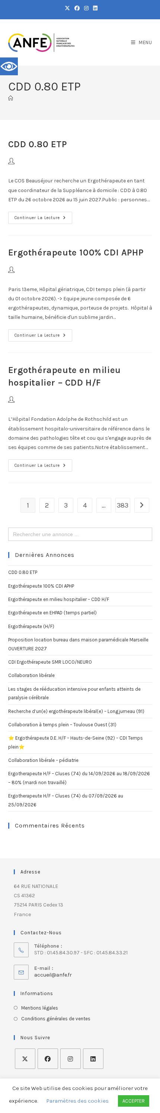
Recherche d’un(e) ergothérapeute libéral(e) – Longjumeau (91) (76, 711)
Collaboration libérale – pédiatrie (43, 760)
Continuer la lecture (43, 216)
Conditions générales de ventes (55, 1018)
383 (122, 505)
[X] (25, 1058)
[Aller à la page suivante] (141, 505)
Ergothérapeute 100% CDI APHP (76, 252)
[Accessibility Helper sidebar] (9, 66)
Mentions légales (39, 1008)
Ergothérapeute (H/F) (31, 626)
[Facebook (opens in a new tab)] (77, 8)
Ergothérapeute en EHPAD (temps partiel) (52, 612)
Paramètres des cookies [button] (78, 1100)
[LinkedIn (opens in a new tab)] (94, 8)
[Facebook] (48, 1058)
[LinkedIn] (93, 1058)
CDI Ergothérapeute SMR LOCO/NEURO (50, 662)
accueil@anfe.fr (53, 975)
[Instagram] (70, 1058)
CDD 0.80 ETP (37, 144)
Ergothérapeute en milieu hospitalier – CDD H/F (58, 599)
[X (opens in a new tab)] (67, 8)
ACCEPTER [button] (133, 1101)
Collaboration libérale (31, 675)
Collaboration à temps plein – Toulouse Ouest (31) (62, 724)
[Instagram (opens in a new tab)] (86, 8)
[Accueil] (10, 98)
